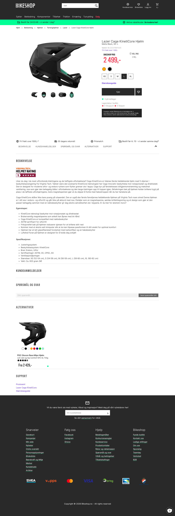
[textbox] (77, 295)
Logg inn (148, 7)
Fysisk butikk (139, 434)
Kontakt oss (138, 438)
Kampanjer (30, 438)
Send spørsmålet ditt (148, 295)
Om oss (136, 445)
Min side (29, 442)
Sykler (19, 16)
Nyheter (29, 445)
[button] (24, 146)
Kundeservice (101, 442)
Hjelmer (40, 28)
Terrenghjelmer (53, 28)
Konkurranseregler (103, 438)
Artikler (29, 470)
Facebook (69, 434)
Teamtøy (137, 452)
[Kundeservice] (128, 4)
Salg (97, 16)
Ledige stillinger (140, 442)
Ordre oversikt (32, 449)
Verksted (137, 456)
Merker (29, 463)
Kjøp (118, 92)
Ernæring (76, 16)
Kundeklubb (31, 467)
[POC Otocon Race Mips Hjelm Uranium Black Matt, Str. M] (32, 333)
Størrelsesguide (23, 391)
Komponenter (43, 16)
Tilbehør (56, 16)
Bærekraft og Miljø (34, 459)
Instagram (69, 438)
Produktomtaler (102, 445)
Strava (67, 442)
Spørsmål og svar (103, 452)
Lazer (65, 28)
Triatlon (66, 16)
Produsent (20, 384)
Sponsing (137, 449)
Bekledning (29, 16)
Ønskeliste (30, 456)
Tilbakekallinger (102, 459)
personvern (87, 418)
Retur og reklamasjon (105, 449)
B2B (135, 459)
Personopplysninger (35, 452)
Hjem (18, 28)
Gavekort (30, 434)
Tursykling (88, 16)
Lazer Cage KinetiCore (26, 387)
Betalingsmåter (102, 434)
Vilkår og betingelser (104, 456)
